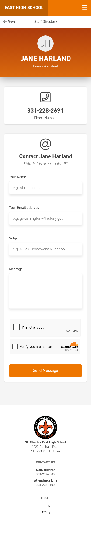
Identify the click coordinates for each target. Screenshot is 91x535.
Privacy (45, 511)
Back (11, 21)
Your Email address (24, 207)
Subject (15, 238)
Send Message (45, 370)
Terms (45, 505)
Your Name (17, 177)
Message (16, 269)
